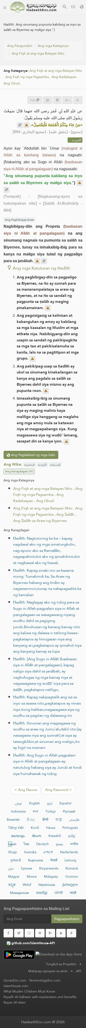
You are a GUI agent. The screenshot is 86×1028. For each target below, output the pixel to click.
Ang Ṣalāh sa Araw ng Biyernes (40, 520)
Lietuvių (70, 860)
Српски (26, 868)
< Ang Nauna (25, 789)
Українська (46, 884)
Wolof (27, 884)
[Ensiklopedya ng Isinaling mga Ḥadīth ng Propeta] (33, 7)
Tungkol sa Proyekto (61, 964)
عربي (18, 803)
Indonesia (18, 811)
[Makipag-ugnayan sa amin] (73, 7)
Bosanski (13, 819)
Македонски (19, 893)
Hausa (50, 828)
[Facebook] (8, 933)
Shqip (12, 852)
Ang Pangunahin (19, 46)
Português (70, 828)
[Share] (47, 100)
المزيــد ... (75, 140)
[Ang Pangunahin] (5, 7)
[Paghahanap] (64, 7)
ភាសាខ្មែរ (41, 893)
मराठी (73, 893)
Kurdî (35, 828)
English (34, 803)
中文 (58, 819)
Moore (32, 876)
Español (65, 803)
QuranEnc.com (15, 980)
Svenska (30, 852)
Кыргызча (35, 860)
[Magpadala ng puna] (26, 125)
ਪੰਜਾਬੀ (58, 893)
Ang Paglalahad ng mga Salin (32, 455)
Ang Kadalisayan (64, 77)
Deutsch (42, 844)
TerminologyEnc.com (44, 980)
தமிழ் (71, 836)
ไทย (26, 844)
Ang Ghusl (12, 83)
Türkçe (50, 811)
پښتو (59, 844)
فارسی (74, 819)
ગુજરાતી (15, 860)
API (78, 971)
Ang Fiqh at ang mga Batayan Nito (38, 53)
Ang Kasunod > (58, 789)
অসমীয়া (74, 844)
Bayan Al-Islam (15, 1002)
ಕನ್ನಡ (12, 884)
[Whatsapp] (29, 933)
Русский (69, 811)
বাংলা (35, 811)
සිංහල (31, 819)
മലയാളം (18, 836)
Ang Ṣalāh (65, 514)
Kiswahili (54, 836)
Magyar (14, 876)
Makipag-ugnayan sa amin (48, 971)
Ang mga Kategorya (53, 46)
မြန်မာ (12, 844)
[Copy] (20, 125)
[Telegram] (40, 933)
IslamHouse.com (16, 986)
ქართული (70, 884)
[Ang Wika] (81, 7)
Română (71, 868)
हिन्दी (45, 819)
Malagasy (51, 876)
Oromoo (71, 876)
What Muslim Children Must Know (29, 991)
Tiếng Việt (16, 828)
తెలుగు (36, 836)
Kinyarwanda (48, 868)
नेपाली (53, 860)
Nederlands (69, 852)
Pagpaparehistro (66, 919)
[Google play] (50, 933)
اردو (49, 803)
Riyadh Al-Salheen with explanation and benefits (40, 997)
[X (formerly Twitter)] (19, 933)
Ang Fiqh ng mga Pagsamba (27, 77)
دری (11, 868)
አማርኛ (48, 852)
